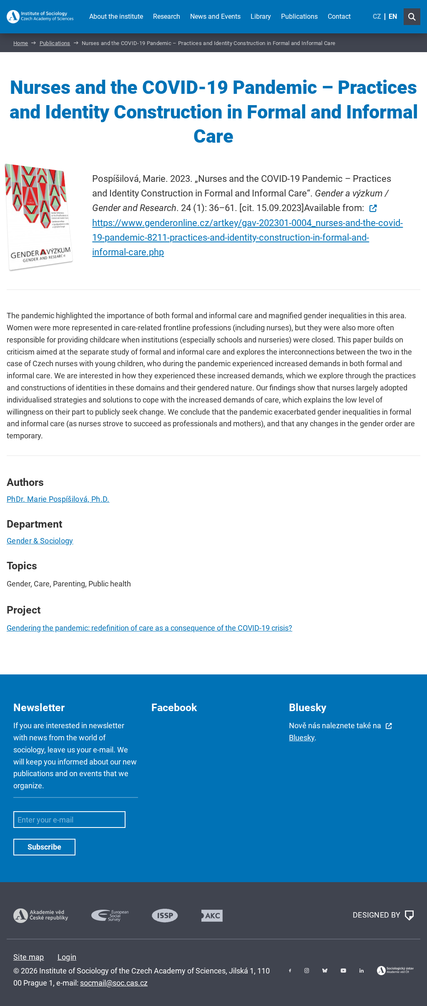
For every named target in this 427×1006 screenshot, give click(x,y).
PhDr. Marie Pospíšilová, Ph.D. (58, 499)
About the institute (116, 16)
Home (20, 43)
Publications (299, 16)
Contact (339, 16)
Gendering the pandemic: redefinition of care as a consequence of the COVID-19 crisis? (149, 628)
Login (67, 957)
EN (393, 16)
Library (261, 16)
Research (166, 16)
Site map (28, 957)
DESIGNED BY (377, 914)
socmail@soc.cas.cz (114, 982)
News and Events (215, 16)
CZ (377, 16)
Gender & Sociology (40, 540)
